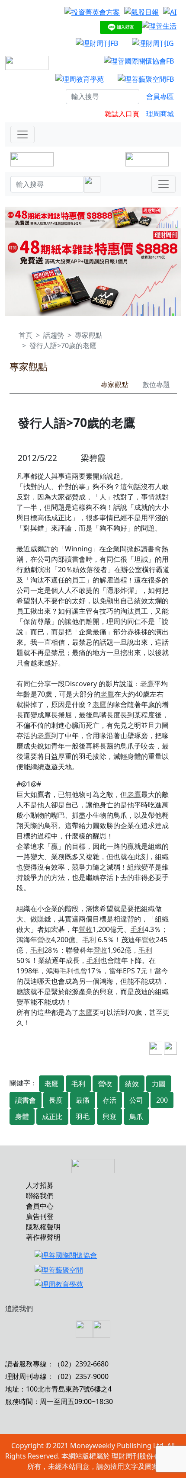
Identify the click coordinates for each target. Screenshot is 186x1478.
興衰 (109, 1116)
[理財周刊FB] (97, 43)
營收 (86, 929)
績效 (132, 1083)
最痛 (83, 1100)
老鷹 (147, 683)
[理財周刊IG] (153, 43)
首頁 (25, 335)
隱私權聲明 (43, 1227)
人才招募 (40, 1185)
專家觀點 (89, 335)
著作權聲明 (43, 1237)
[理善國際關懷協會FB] (139, 61)
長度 (56, 1100)
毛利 (137, 929)
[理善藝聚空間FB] (146, 79)
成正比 (52, 1116)
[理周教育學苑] (79, 79)
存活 (109, 1100)
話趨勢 (53, 335)
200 (162, 1100)
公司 (136, 1100)
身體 (22, 1116)
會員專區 (160, 96)
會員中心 (40, 1206)
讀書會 (25, 1100)
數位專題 (156, 384)
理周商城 (160, 113)
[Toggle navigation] (22, 134)
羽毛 (83, 1116)
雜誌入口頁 (122, 113)
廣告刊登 (40, 1216)
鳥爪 (136, 1116)
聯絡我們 (40, 1195)
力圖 (159, 1083)
